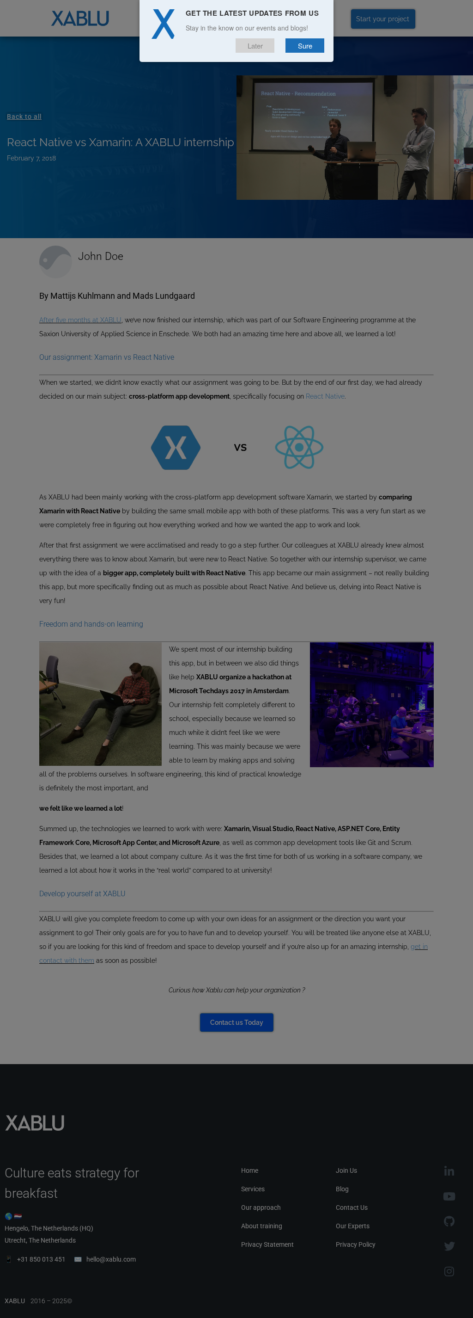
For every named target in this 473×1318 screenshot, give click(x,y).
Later (255, 45)
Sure (305, 45)
